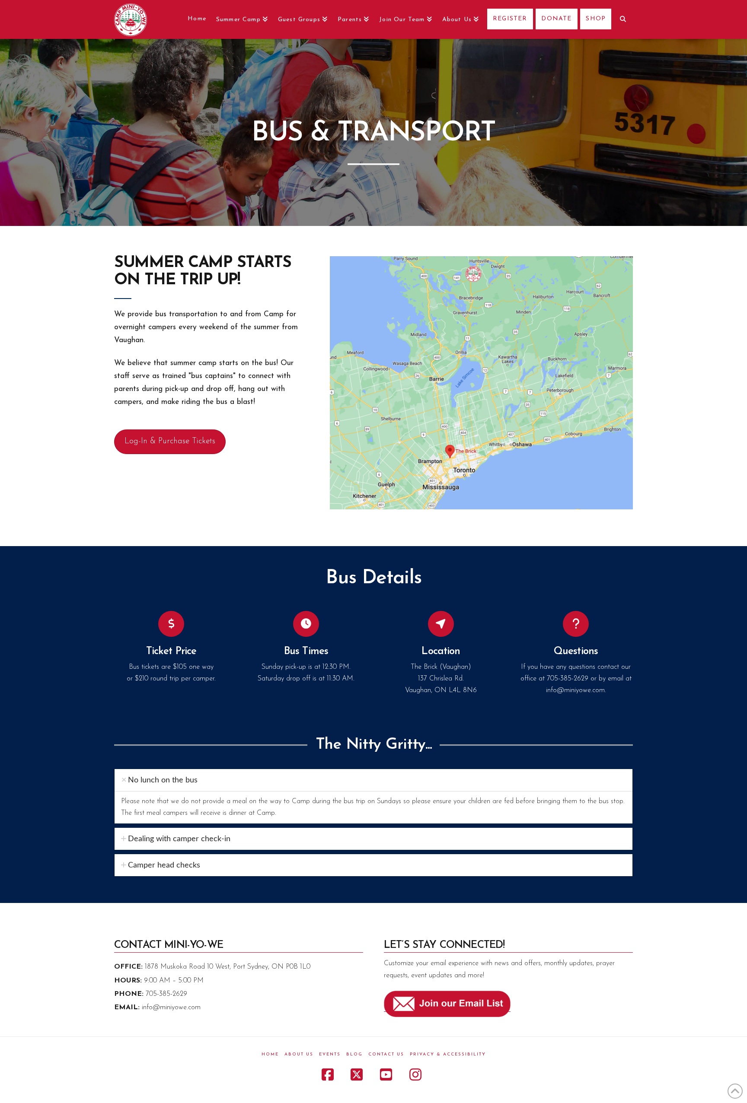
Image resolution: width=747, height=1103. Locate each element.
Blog (354, 1054)
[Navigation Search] (622, 19)
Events (330, 1054)
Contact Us (386, 1054)
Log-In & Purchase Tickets (169, 441)
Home (270, 1054)
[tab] (373, 780)
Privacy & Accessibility (448, 1054)
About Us (298, 1054)
